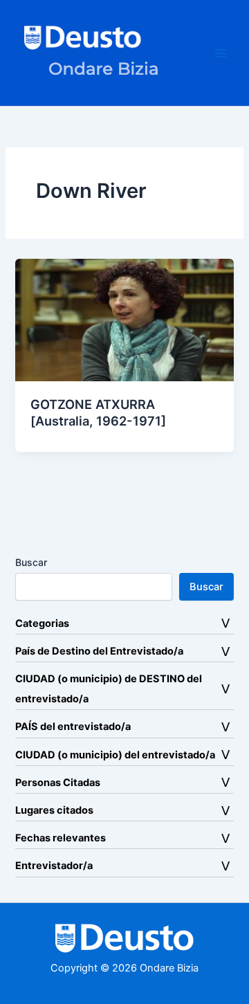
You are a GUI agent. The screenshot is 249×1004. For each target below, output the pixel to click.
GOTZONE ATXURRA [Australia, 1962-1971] (98, 412)
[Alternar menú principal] (220, 53)
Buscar (31, 562)
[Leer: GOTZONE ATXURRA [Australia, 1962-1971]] (124, 319)
